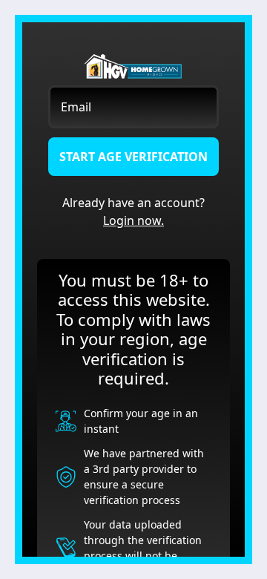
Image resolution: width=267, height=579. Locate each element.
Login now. (133, 220)
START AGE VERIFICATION (133, 156)
